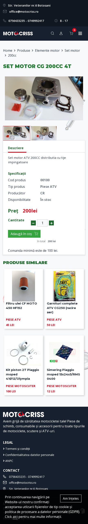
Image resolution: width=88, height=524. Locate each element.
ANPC (9, 461)
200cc (12, 55)
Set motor (72, 50)
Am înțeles (71, 498)
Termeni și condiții (17, 449)
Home (7, 50)
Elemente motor (47, 50)
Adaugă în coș (22, 234)
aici (15, 516)
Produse (23, 50)
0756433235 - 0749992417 (26, 21)
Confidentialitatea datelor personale (29, 455)
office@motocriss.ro (23, 11)
